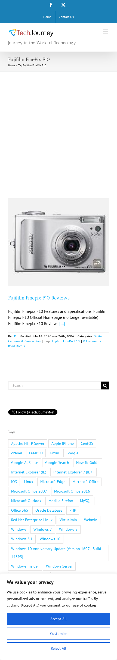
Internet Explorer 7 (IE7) (73, 472)
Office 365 (19, 510)
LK (14, 336)
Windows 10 (50, 538)
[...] (62, 323)
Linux (28, 481)
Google (72, 453)
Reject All (58, 648)
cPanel (16, 453)
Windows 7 (42, 529)
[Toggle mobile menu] (106, 31)
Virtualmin (68, 519)
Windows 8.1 (22, 538)
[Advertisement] (58, 132)
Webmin (90, 519)
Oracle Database (48, 510)
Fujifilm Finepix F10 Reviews (39, 298)
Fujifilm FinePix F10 (66, 341)
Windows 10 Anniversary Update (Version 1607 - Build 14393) (56, 552)
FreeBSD (36, 453)
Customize (58, 633)
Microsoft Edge (52, 481)
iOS (14, 481)
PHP (72, 510)
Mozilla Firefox (60, 500)
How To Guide (87, 462)
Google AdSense (24, 462)
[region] (58, 616)
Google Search (57, 462)
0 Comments (92, 341)
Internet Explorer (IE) (28, 472)
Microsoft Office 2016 (72, 491)
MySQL (85, 500)
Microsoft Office (85, 481)
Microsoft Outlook (26, 500)
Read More (15, 346)
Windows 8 (68, 529)
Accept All (58, 618)
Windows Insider (25, 566)
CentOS (87, 443)
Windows (18, 529)
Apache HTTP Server (27, 443)
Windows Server (59, 566)
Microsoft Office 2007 (29, 491)
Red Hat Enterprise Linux (32, 519)
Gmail (54, 453)
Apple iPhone (62, 443)
